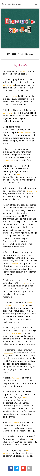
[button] (10, 468)
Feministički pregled (25, 54)
